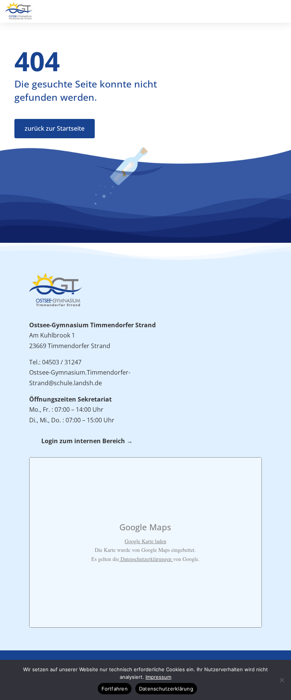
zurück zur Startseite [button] (54, 128)
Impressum (158, 677)
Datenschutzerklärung (166, 689)
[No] (281, 680)
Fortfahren (115, 689)
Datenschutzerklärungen (146, 558)
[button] (281, 9)
